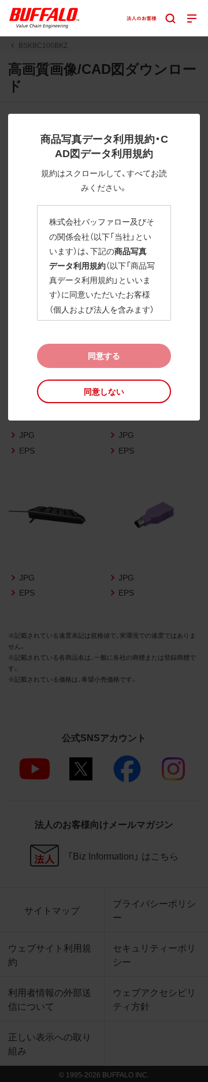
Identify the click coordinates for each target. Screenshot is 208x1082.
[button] (104, 391)
